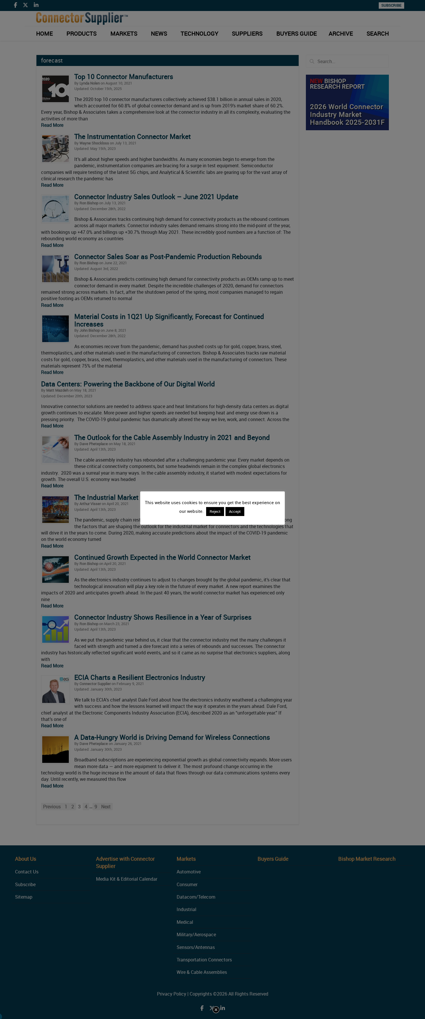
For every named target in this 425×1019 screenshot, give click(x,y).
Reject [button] (215, 511)
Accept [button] (235, 511)
